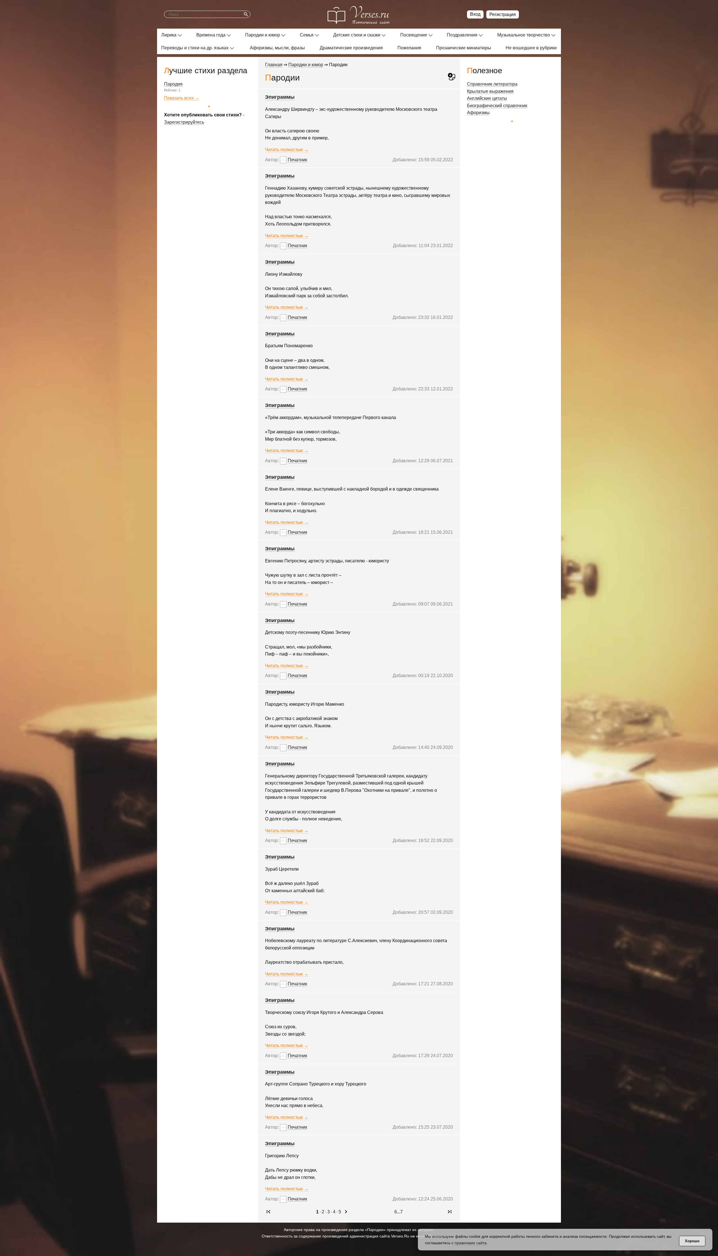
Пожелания (409, 47)
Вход (475, 14)
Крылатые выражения (490, 91)
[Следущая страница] (346, 1213)
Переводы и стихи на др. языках (195, 47)
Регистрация (502, 14)
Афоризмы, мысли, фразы (277, 47)
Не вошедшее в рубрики (531, 47)
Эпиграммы (279, 97)
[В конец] (449, 1213)
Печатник (297, 159)
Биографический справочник (497, 105)
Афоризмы (478, 112)
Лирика (168, 35)
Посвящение (413, 35)
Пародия (173, 84)
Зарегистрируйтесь (184, 122)
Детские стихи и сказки (356, 35)
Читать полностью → (287, 149)
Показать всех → (181, 98)
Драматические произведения (351, 47)
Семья (307, 35)
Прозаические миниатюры (463, 47)
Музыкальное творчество (523, 35)
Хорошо (692, 1241)
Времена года (210, 35)
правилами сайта (471, 1243)
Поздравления (462, 35)
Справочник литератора (492, 84)
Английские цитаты (487, 98)
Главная (273, 64)
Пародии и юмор (262, 35)
